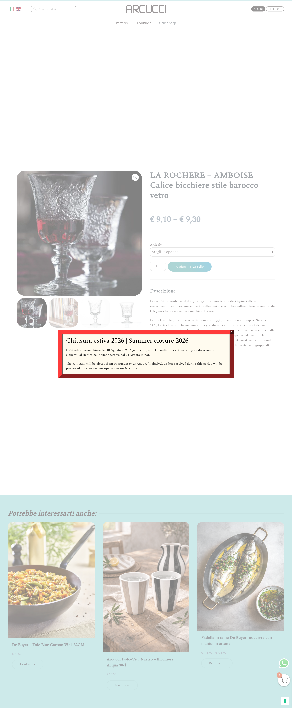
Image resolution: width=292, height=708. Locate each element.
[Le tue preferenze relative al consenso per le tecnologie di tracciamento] (285, 701)
